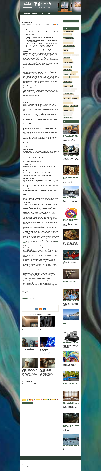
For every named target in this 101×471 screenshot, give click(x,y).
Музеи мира (42, 4)
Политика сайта (40, 458)
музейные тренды (67, 84)
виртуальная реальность (68, 31)
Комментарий (24, 387)
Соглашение (47, 458)
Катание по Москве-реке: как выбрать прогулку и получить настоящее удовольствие (71, 447)
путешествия (76, 96)
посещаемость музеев (68, 96)
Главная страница (26, 13)
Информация (47, 13)
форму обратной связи (32, 467)
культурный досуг (67, 64)
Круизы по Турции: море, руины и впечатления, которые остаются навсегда (70, 322)
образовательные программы (69, 91)
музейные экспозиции (68, 86)
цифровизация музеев (68, 112)
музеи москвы (72, 74)
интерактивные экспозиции (69, 45)
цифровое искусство (67, 115)
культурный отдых (67, 67)
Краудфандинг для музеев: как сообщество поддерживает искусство (29, 370)
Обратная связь (31, 458)
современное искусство (68, 103)
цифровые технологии (68, 117)
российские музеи (67, 98)
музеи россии (66, 76)
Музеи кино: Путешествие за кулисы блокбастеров (46, 328)
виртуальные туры (67, 33)
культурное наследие (67, 60)
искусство (66, 50)
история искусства (67, 55)
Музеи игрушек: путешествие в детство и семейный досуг (29, 349)
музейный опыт (67, 88)
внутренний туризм (67, 36)
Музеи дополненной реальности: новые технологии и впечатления (47, 349)
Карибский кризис (67, 261)
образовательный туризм (68, 93)
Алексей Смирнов (25, 298)
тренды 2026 (66, 105)
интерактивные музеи (68, 43)
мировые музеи (74, 72)
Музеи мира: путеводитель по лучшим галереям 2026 (29, 328)
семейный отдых (67, 100)
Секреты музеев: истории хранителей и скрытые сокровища (46, 370)
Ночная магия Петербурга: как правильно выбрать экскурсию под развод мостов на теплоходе (70, 199)
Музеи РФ (41, 13)
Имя (23, 383)
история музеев (75, 55)
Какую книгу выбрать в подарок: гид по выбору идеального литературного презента (70, 177)
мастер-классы (66, 72)
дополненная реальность (68, 38)
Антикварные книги (67, 240)
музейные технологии (68, 81)
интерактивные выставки (68, 40)
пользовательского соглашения (47, 466)
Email (35, 383)
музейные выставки (74, 76)
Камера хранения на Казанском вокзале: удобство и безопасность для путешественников (71, 425)
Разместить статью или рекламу (58, 458)
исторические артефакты (68, 52)
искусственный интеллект (68, 48)
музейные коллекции (68, 79)
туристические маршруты (68, 108)
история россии (67, 57)
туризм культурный (74, 105)
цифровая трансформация (68, 110)
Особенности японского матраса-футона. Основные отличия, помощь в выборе (71, 403)
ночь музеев (74, 88)
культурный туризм (67, 69)
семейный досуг (75, 98)
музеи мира (66, 74)
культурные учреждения (68, 62)
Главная (24, 458)
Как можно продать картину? (69, 362)
